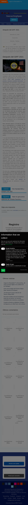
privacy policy (9, 244)
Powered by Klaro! (23, 269)
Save (3, 270)
